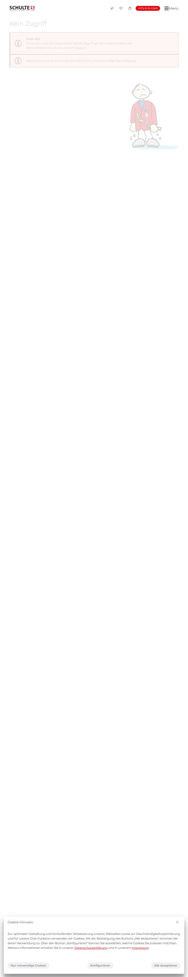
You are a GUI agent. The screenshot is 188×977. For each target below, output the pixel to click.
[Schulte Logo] (22, 8)
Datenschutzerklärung (90, 948)
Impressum (140, 948)
